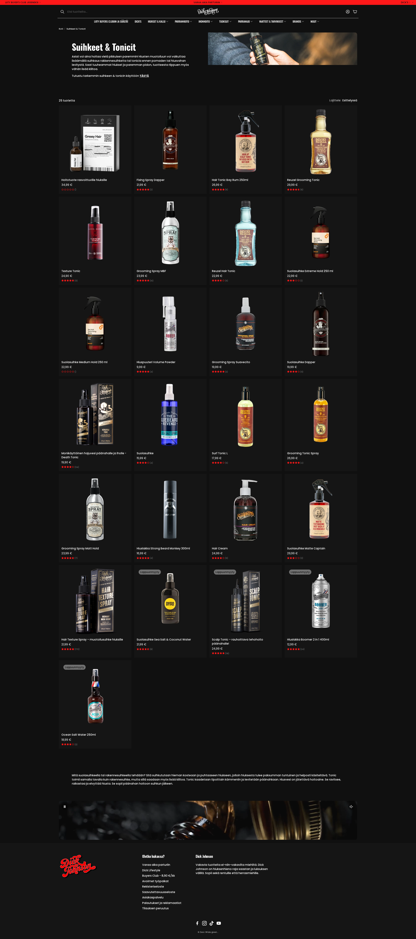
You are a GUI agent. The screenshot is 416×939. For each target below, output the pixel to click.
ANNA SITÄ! (208, 477)
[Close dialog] (238, 417)
